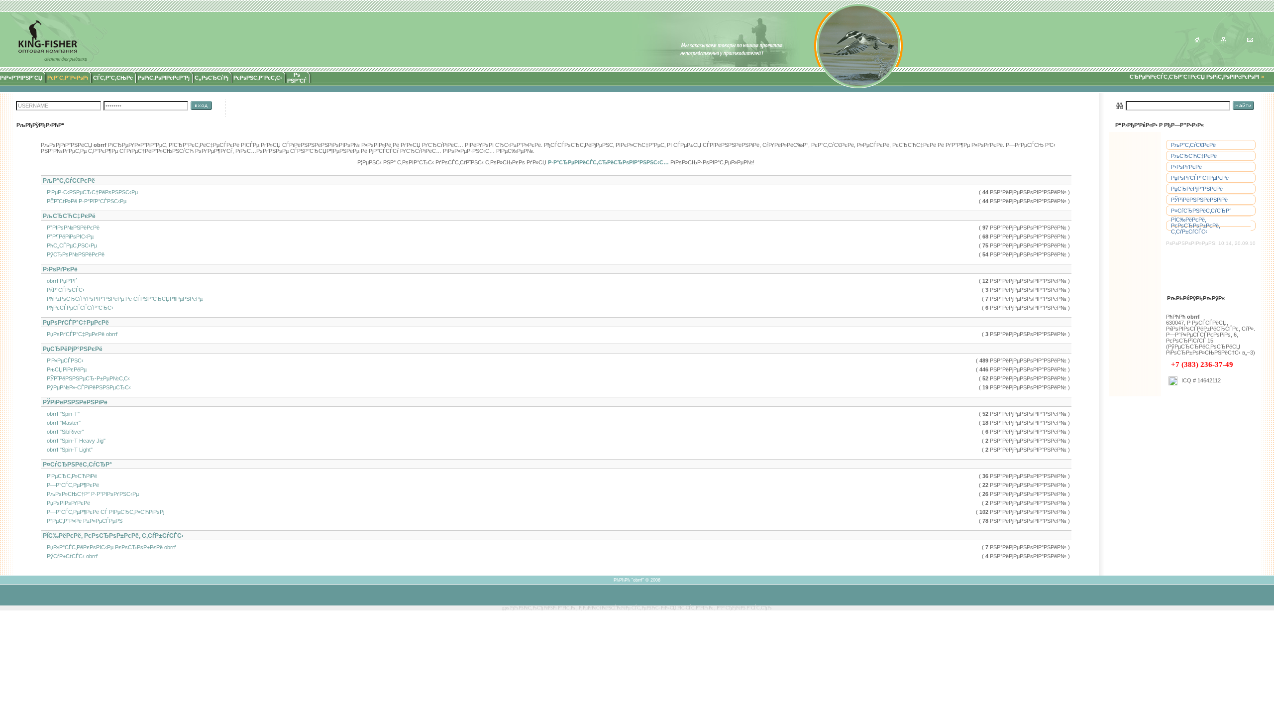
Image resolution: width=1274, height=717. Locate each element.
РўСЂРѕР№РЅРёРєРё (73, 254)
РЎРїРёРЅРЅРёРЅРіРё (1199, 200)
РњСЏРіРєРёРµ (64, 369)
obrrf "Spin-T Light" (67, 450)
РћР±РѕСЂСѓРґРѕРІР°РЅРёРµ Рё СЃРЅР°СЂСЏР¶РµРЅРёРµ (122, 299)
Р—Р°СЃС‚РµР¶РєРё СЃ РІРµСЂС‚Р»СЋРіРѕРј (103, 512)
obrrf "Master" (61, 423)
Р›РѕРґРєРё (1186, 167)
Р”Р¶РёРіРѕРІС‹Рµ (68, 236)
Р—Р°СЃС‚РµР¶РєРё (70, 485)
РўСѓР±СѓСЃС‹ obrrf (70, 556)
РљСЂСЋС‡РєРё (1194, 156)
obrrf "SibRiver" (63, 432)
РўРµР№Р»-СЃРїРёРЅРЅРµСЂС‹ (86, 387)
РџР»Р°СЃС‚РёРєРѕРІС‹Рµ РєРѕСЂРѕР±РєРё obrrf (109, 547)
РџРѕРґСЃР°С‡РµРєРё (1200, 178)
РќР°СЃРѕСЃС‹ (63, 290)
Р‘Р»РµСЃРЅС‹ (63, 360)
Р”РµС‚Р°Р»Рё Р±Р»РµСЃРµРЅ (82, 521)
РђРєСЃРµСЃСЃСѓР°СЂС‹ (77, 308)
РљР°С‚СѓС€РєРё (1193, 145)
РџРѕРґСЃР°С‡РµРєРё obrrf (79, 334)
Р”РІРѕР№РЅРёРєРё (71, 228)
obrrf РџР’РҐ (59, 281)
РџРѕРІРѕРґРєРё (66, 503)
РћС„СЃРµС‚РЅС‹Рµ (69, 245)
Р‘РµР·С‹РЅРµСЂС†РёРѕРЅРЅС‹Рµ (90, 192)
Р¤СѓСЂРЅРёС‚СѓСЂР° (1201, 211)
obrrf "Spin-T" (61, 414)
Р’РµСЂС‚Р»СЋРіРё (69, 476)
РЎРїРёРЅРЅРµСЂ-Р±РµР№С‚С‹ (86, 378)
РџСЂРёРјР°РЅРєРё (1197, 189)
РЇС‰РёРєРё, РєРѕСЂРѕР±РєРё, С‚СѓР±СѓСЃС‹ (1195, 226)
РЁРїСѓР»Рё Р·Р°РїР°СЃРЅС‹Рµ (84, 201)
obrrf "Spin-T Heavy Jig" (74, 441)
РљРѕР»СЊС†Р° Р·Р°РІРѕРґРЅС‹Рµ (90, 494)
